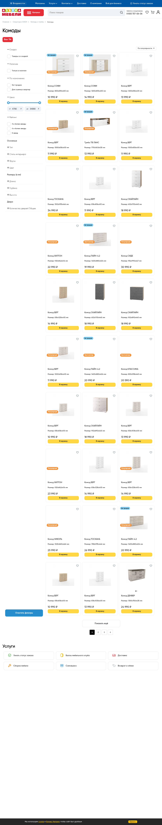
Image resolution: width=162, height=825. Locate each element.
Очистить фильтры (24, 613)
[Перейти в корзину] (152, 13)
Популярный (89, 72)
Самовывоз (71, 666)
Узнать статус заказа (143, 4)
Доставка (81, 4)
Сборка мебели (20, 666)
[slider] (8, 102)
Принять (133, 822)
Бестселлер (52, 72)
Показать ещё (101, 624)
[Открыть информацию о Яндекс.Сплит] (57, 94)
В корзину (63, 101)
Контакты (66, 4)
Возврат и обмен (126, 666)
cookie (41, 822)
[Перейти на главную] (11, 15)
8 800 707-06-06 (134, 14)
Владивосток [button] (19, 4)
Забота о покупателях (135, 11)
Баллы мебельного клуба (78, 656)
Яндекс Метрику (53, 822)
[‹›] (136, 576)
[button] (77, 56)
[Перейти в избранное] (147, 13)
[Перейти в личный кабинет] (158, 13)
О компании (96, 4)
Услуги (52, 4)
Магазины (40, 4)
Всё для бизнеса (113, 4)
